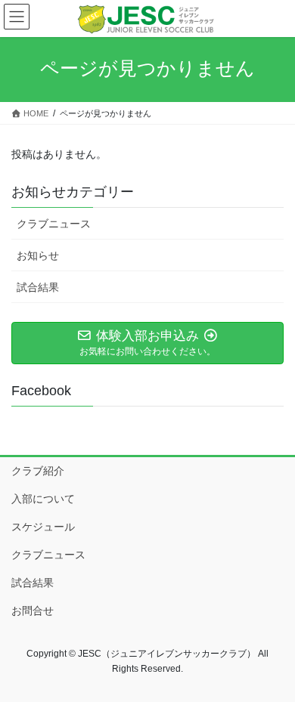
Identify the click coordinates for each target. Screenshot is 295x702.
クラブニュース (54, 224)
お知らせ (38, 255)
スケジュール (43, 527)
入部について (43, 499)
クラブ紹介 (37, 471)
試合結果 (38, 287)
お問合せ (32, 611)
